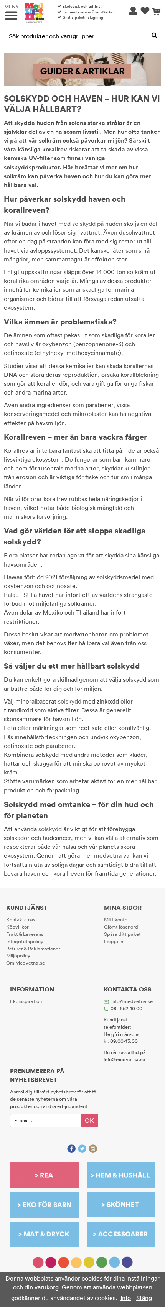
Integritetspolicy (24, 941)
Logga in (113, 941)
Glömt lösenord (121, 927)
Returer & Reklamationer (33, 948)
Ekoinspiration (26, 1001)
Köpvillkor (17, 927)
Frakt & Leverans (24, 934)
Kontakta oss (20, 919)
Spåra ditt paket (122, 934)
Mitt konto (115, 919)
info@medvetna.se (132, 1001)
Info (125, 1298)
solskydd (84, 223)
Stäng (144, 1298)
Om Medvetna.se (25, 963)
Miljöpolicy (18, 955)
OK (89, 1120)
